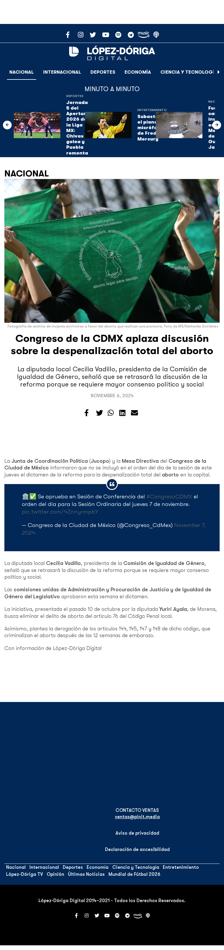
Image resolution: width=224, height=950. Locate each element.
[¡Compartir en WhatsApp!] (111, 413)
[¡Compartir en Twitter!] (99, 413)
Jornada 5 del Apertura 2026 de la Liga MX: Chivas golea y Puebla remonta (77, 128)
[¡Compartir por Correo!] (134, 413)
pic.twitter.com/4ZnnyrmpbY (60, 511)
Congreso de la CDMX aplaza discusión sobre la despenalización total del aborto (112, 344)
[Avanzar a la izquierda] (7, 125)
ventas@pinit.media (137, 816)
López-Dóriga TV (24, 874)
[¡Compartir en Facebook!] (86, 413)
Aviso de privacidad (137, 833)
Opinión (55, 874)
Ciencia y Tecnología (189, 72)
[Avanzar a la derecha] (219, 72)
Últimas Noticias (86, 874)
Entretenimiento (152, 110)
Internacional (62, 72)
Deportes (102, 72)
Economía (138, 72)
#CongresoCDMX (169, 496)
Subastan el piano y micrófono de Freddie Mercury (150, 128)
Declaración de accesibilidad (137, 849)
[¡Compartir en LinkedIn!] (122, 413)
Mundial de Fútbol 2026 (134, 874)
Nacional (21, 72)
